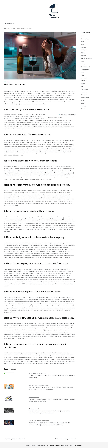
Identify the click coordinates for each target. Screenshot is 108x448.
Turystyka (83, 95)
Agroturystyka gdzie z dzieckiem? (15, 439)
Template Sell (78, 445)
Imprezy (83, 55)
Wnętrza (83, 106)
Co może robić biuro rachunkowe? (39, 385)
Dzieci (82, 41)
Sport (82, 86)
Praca (82, 72)
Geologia (83, 50)
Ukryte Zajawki (85, 97)
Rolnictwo (84, 81)
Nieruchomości (85, 67)
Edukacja (83, 47)
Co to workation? (34, 409)
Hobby (83, 53)
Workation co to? (34, 397)
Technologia (84, 89)
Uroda (82, 100)
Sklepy (83, 83)
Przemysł (83, 78)
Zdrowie (6, 82)
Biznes (83, 36)
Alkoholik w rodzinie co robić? (37, 373)
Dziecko (83, 44)
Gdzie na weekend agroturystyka (65, 439)
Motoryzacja (84, 64)
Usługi (82, 103)
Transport (84, 92)
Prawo (83, 75)
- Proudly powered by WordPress (54, 445)
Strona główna (9, 23)
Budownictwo (85, 39)
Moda (82, 61)
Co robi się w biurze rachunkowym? (39, 420)
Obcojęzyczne (85, 69)
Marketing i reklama (86, 58)
